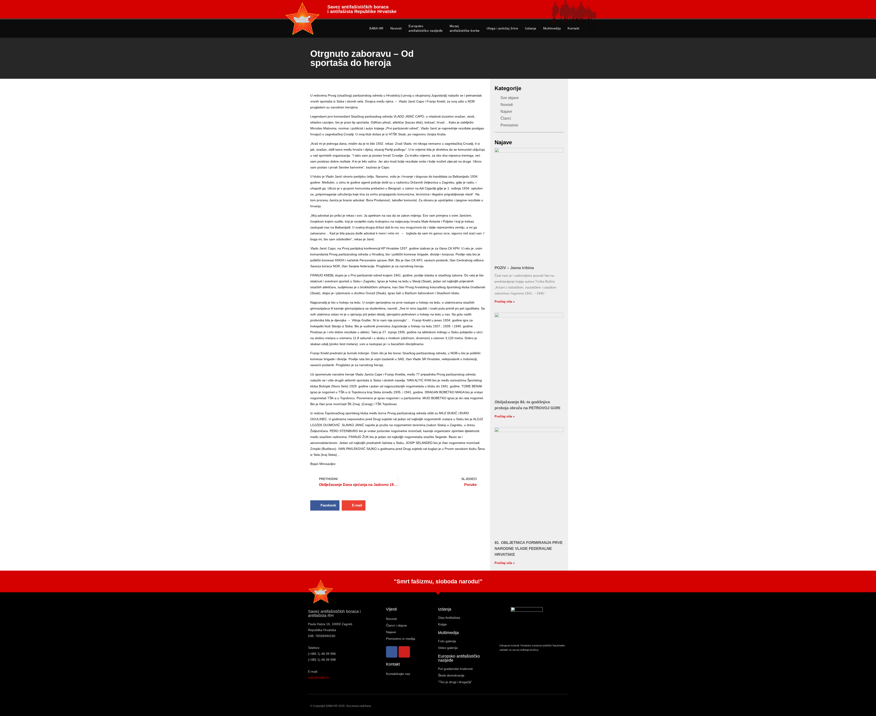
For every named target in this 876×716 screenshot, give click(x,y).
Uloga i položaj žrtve (502, 28)
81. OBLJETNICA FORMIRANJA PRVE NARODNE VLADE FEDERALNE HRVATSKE (529, 548)
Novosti (396, 28)
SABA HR (376, 28)
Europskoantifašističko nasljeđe (426, 28)
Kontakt (573, 28)
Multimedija (552, 28)
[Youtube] (404, 652)
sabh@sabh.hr (318, 677)
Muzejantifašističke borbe (465, 28)
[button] (593, 28)
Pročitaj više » (505, 301)
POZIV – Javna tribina (514, 268)
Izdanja (530, 28)
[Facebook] (391, 652)
